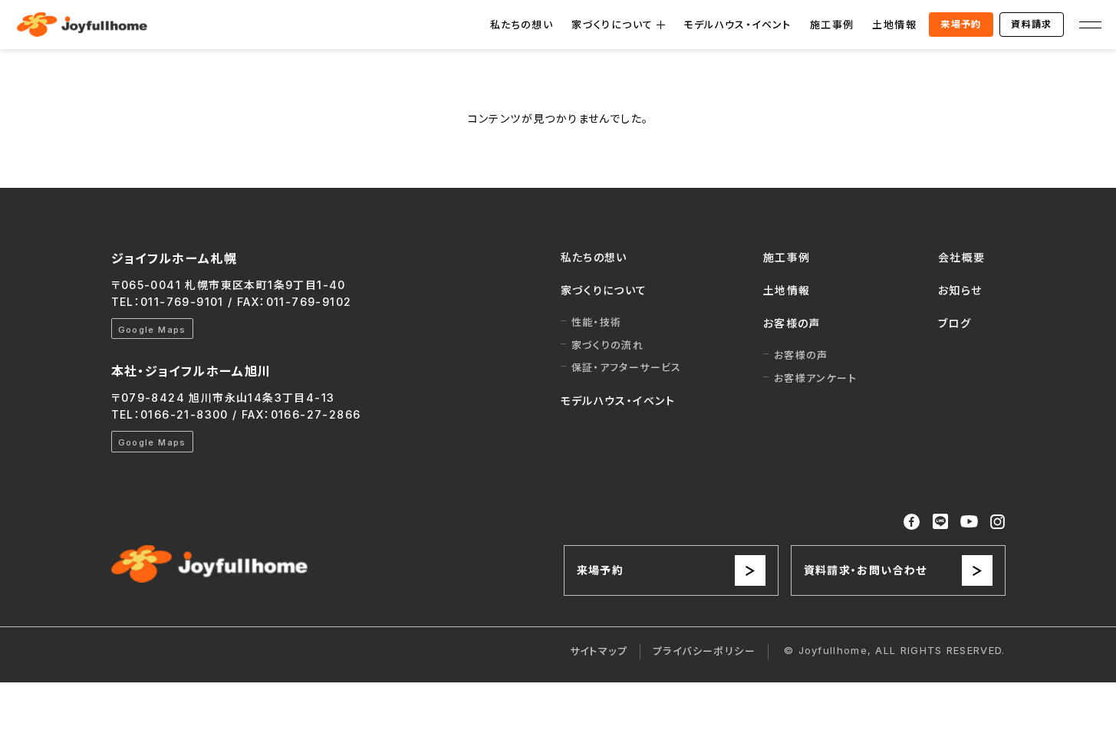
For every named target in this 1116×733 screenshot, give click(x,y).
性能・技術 (596, 322)
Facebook (912, 522)
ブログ (954, 323)
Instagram (997, 521)
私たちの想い (521, 24)
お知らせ (960, 290)
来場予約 (961, 24)
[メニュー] (1090, 24)
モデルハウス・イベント (737, 24)
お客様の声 (792, 323)
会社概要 (962, 257)
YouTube (969, 521)
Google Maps (152, 329)
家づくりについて (612, 24)
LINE (940, 521)
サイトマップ (598, 651)
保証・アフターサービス (626, 367)
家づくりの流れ (607, 345)
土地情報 (894, 24)
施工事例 (832, 24)
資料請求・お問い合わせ (865, 570)
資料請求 (1031, 24)
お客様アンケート (815, 378)
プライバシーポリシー (704, 651)
